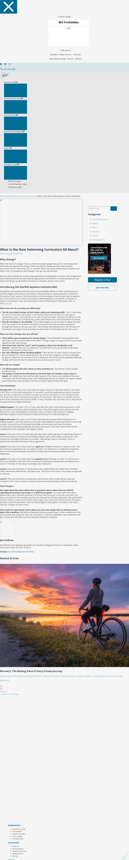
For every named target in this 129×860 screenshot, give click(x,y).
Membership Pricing (18, 829)
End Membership (17, 839)
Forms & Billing (17, 836)
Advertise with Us (17, 854)
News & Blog (12, 196)
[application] (16, 82)
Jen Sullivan (13, 551)
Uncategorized (98, 240)
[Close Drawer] (8, 7)
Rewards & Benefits (18, 834)
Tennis (95, 235)
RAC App (15, 856)
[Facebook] (1, 64)
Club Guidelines (17, 831)
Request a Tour (102, 279)
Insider (95, 223)
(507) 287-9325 (27, 551)
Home (2, 196)
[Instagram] (9, 64)
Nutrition (96, 231)
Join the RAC (102, 287)
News (94, 227)
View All (3, 691)
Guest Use (15, 846)
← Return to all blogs (9, 694)
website (8, 303)
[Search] (113, 208)
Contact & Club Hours (19, 851)
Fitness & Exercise (27, 196)
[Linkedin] (5, 64)
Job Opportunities (17, 849)
